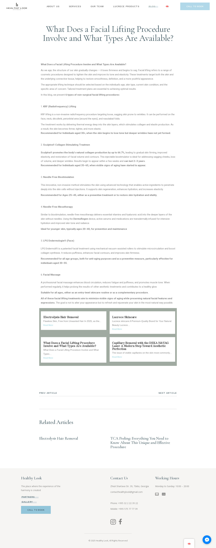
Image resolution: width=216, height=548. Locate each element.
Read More (48, 325)
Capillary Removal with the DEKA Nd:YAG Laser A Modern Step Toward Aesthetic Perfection (140, 346)
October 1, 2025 (101, 22)
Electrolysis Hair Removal (61, 317)
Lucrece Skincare (124, 317)
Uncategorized (48, 373)
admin (120, 22)
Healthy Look (102, 540)
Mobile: (114, 508)
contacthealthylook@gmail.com (126, 491)
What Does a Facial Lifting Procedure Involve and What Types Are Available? (69, 344)
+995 (128, 508)
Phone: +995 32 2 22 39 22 (124, 503)
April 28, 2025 (118, 434)
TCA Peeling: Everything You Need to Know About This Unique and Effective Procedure (140, 442)
